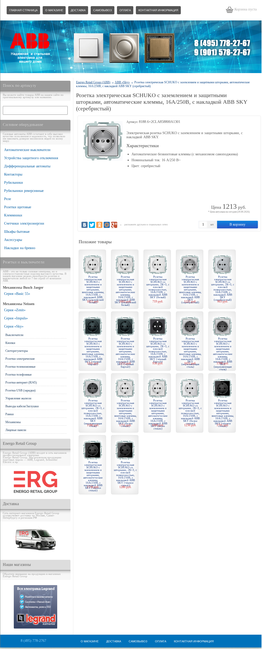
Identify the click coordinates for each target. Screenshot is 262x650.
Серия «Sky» (13, 326)
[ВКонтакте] (84, 225)
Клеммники (13, 215)
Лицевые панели (15, 430)
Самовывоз (102, 10)
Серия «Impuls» (16, 318)
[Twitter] (92, 225)
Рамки (9, 414)
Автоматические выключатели (27, 150)
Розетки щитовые (17, 207)
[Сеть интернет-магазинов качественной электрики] (35, 492)
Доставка (78, 10)
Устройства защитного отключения (31, 158)
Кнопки (10, 343)
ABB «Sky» (122, 82)
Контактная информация (158, 10)
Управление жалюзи (18, 398)
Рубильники (13, 182)
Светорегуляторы (16, 351)
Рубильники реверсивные (24, 191)
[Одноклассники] (99, 225)
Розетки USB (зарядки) (20, 390)
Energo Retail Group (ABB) (93, 82)
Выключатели (14, 335)
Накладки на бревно (19, 248)
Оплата (125, 10)
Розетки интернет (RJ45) (21, 382)
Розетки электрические (20, 359)
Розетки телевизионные (20, 366)
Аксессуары (13, 240)
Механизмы (13, 422)
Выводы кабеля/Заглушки (22, 406)
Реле (7, 199)
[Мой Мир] (107, 225)
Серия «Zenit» (15, 310)
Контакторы (13, 174)
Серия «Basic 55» (17, 294)
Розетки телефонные (18, 374)
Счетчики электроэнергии (24, 223)
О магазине (54, 10)
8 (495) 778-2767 (33, 641)
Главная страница (23, 10)
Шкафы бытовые (17, 232)
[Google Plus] (114, 225)
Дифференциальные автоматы (27, 166)
